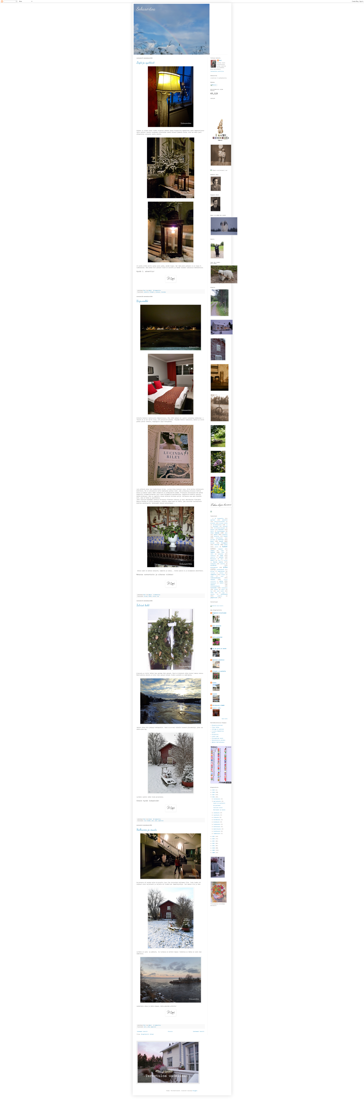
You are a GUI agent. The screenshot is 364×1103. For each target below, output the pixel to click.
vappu (223, 592)
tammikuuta (217, 833)
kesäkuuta (216, 822)
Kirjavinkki (142, 301)
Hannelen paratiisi (218, 660)
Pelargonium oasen (217, 738)
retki (211, 576)
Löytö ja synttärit (145, 62)
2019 (213, 790)
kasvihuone (219, 538)
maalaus (221, 557)
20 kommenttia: (157, 819)
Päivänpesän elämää (218, 705)
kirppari (152, 292)
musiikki (226, 560)
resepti (223, 574)
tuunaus (216, 589)
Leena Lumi (215, 736)
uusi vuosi (220, 591)
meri (145, 1027)
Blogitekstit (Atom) (147, 1034)
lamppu (212, 550)
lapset (212, 552)
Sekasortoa (145, 9)
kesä (211, 541)
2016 (213, 797)
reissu (154, 596)
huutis (212, 531)
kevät (221, 541)
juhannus (225, 534)
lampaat (220, 549)
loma (221, 555)
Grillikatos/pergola (219, 528)
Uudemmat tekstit (142, 1031)
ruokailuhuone (215, 578)
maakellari (212, 557)
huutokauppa (221, 531)
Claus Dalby (215, 727)
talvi (221, 583)
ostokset (213, 565)
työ (158, 596)
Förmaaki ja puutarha (219, 671)
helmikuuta (217, 831)
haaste (212, 529)
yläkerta (219, 596)
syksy (221, 581)
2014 (213, 838)
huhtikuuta (217, 826)
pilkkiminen (220, 569)
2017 (213, 794)
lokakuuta (216, 812)
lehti (211, 554)
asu (227, 524)
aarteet (212, 520)
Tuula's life (216, 708)
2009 (213, 850)
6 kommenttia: (157, 594)
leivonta (220, 554)
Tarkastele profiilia (217, 71)
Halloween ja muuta (146, 829)
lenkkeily (213, 555)
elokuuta (216, 817)
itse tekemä (147, 820)
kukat (150, 596)
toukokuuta (217, 824)
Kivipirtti (215, 734)
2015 (213, 836)
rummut (222, 576)
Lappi (222, 550)
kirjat (145, 596)
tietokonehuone (215, 586)
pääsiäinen (221, 571)
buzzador (215, 526)
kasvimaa (212, 539)
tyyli (223, 589)
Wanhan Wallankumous (218, 742)
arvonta (212, 523)
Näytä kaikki (225, 718)
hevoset (221, 529)
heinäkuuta (217, 819)
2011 (213, 845)
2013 (213, 841)
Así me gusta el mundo (219, 648)
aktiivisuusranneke (219, 521)
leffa (222, 552)
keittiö (221, 539)
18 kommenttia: (157, 290)
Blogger (195, 1090)
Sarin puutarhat (217, 637)
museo (219, 560)
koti (226, 544)
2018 (213, 792)
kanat (226, 536)
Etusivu (170, 1031)
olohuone (157, 292)
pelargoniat (214, 567)
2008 (213, 852)
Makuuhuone (213, 558)
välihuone (224, 594)
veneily (212, 594)
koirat (217, 544)
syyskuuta (216, 815)
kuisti (216, 546)
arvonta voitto (223, 523)
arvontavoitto (217, 524)
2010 (213, 848)
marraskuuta (217, 801)
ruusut (212, 579)
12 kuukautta (219, 518)
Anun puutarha (216, 625)
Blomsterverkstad (217, 725)
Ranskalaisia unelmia (218, 740)
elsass (214, 682)
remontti (213, 574)
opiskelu (222, 563)
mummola (212, 560)
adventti (146, 292)
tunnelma (163, 292)
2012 (213, 843)
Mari (220, 60)
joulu (216, 534)
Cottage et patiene (218, 729)
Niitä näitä (218, 562)
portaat (212, 571)
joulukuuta (217, 799)
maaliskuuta (217, 829)
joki (152, 820)
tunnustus (225, 587)
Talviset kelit (142, 605)
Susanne (214, 694)
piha (156, 820)
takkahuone (213, 583)
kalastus (216, 536)
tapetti (212, 584)
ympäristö (160, 820)
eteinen (225, 526)
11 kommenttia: (157, 1025)
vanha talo (213, 592)
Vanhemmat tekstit (198, 1031)
